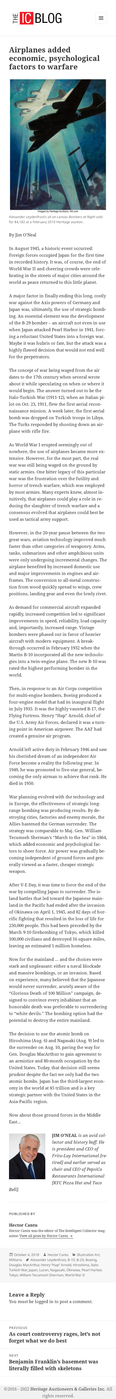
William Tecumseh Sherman (41, 1275)
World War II (75, 1275)
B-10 (71, 1259)
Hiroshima (81, 1264)
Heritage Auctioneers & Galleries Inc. (67, 1389)
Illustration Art (88, 1254)
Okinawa (73, 1270)
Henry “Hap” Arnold (56, 1264)
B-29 (80, 1259)
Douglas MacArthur (24, 1264)
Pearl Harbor (91, 1270)
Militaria (15, 1259)
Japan (33, 1270)
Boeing (91, 1259)
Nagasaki (57, 1270)
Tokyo (13, 1275)
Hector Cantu (58, 1254)
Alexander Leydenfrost (48, 1259)
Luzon (43, 1270)
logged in (44, 1301)
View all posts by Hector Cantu (44, 1235)
